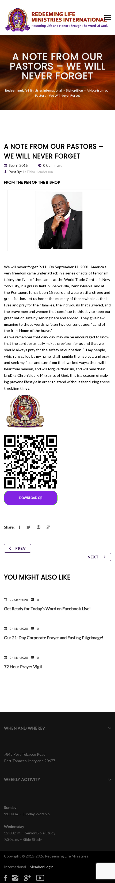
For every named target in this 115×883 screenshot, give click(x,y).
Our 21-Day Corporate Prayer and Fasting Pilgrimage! (53, 637)
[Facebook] (8, 877)
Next (94, 557)
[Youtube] (42, 877)
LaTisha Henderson (38, 172)
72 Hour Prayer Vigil (23, 666)
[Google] (30, 877)
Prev (20, 548)
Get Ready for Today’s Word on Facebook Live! (47, 608)
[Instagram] (18, 877)
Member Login (41, 866)
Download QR (31, 497)
